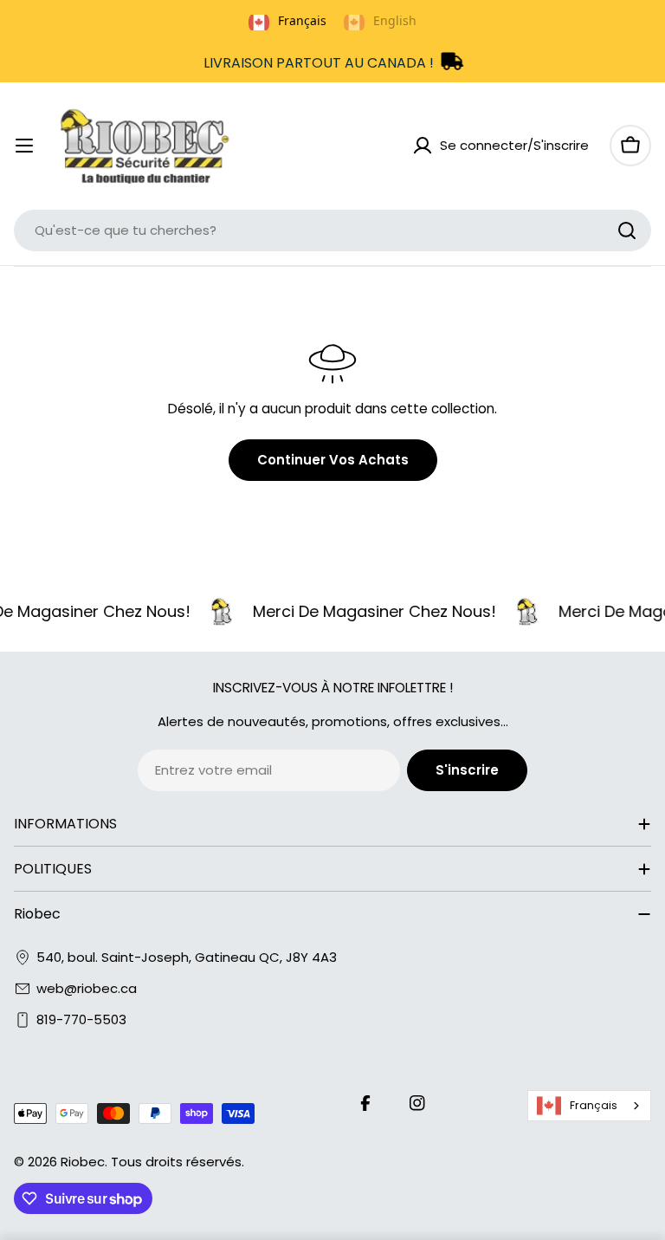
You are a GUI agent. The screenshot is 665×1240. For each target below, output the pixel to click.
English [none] (394, 20)
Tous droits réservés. (177, 1161)
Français (593, 1105)
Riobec (83, 1161)
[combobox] (332, 230)
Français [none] (302, 20)
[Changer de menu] (24, 145)
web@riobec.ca (86, 988)
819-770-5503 (81, 1019)
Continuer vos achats (333, 460)
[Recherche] (627, 230)
